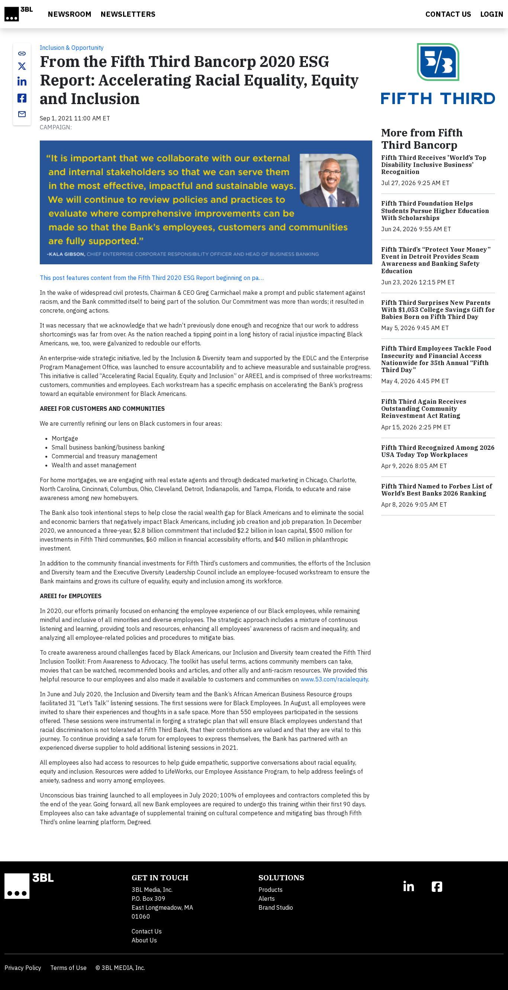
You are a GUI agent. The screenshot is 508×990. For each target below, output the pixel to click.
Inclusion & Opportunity (72, 47)
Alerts (266, 898)
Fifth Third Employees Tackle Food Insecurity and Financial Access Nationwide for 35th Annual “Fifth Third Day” (436, 359)
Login (492, 14)
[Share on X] (21, 66)
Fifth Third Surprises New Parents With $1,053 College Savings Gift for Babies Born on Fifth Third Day (438, 309)
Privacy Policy (22, 967)
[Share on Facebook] (21, 98)
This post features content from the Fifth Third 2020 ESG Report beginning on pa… (152, 277)
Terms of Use (68, 967)
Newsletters (127, 14)
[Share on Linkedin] (21, 82)
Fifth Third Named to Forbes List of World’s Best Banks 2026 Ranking (436, 490)
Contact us (448, 14)
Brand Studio (275, 907)
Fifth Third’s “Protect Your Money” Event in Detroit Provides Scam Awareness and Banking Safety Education (436, 260)
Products (270, 889)
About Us (144, 940)
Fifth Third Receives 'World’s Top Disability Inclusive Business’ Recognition (433, 164)
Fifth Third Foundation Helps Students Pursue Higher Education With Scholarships (435, 210)
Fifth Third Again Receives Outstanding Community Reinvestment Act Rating (423, 408)
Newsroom (69, 14)
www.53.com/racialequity (334, 679)
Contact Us (147, 931)
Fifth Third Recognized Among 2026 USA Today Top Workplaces (438, 451)
